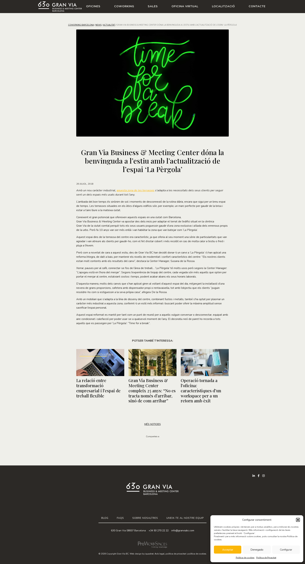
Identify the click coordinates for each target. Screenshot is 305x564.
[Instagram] (263, 475)
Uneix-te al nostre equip (185, 518)
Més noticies (152, 424)
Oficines (93, 6)
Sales (153, 6)
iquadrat (149, 553)
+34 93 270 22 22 (159, 530)
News (98, 25)
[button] (298, 520)
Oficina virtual (185, 6)
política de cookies (196, 553)
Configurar (286, 549)
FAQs (120, 518)
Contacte (257, 6)
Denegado (256, 549)
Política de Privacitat (266, 557)
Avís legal (160, 553)
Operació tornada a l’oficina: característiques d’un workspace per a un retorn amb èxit (201, 390)
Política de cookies (245, 557)
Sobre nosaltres (145, 518)
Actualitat (109, 25)
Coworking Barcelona (81, 25)
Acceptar (227, 549)
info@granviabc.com (182, 530)
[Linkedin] (253, 475)
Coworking (124, 6)
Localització (223, 6)
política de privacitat (176, 553)
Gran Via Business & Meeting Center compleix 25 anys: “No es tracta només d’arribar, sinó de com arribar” (152, 390)
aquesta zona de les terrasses (135, 190)
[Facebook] (258, 475)
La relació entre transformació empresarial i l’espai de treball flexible (98, 387)
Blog (104, 518)
